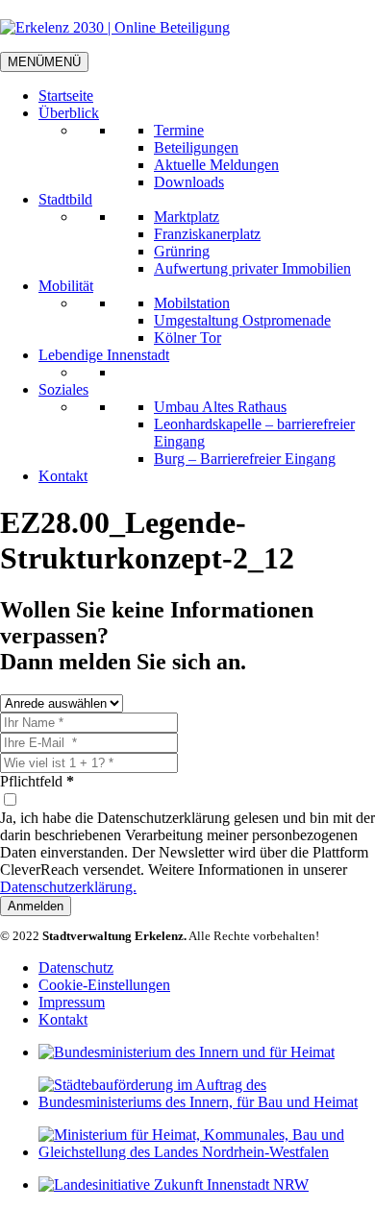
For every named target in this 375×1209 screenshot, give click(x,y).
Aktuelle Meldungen (216, 165)
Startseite (65, 95)
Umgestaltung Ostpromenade (242, 320)
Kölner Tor (187, 337)
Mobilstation (192, 303)
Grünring (182, 251)
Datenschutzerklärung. (68, 887)
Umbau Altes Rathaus (220, 407)
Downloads (189, 182)
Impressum (71, 1002)
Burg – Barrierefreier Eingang (245, 458)
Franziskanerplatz (207, 234)
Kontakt (63, 476)
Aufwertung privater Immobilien (252, 268)
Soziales (63, 389)
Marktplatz (186, 216)
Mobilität (65, 286)
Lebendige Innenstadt (103, 355)
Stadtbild (65, 199)
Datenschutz (75, 967)
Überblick (68, 113)
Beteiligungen (196, 147)
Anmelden (35, 906)
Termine (179, 130)
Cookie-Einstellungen (104, 985)
